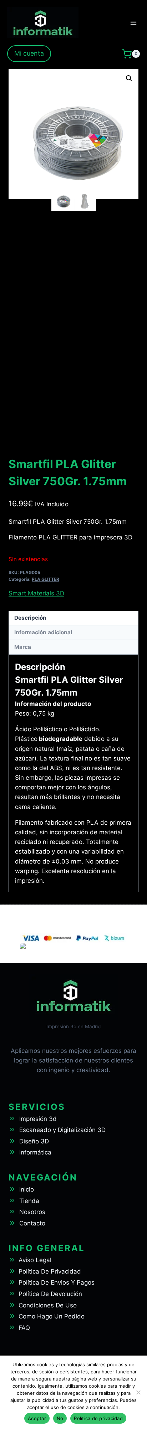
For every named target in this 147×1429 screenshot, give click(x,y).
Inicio (26, 1189)
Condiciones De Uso (48, 1305)
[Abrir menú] (133, 22)
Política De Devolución (50, 1293)
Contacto (32, 1223)
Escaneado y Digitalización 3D (62, 1129)
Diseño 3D (34, 1141)
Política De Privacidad (50, 1271)
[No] (138, 1392)
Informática (35, 1152)
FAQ (24, 1327)
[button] (129, 78)
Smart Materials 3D (36, 593)
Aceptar (37, 1418)
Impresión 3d (38, 1118)
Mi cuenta (29, 53)
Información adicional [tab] (43, 632)
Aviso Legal (35, 1260)
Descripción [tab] (30, 617)
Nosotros (32, 1211)
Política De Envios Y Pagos (57, 1282)
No (60, 1418)
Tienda (29, 1200)
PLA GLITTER (45, 579)
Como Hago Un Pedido (52, 1316)
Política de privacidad (98, 1418)
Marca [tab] (22, 647)
